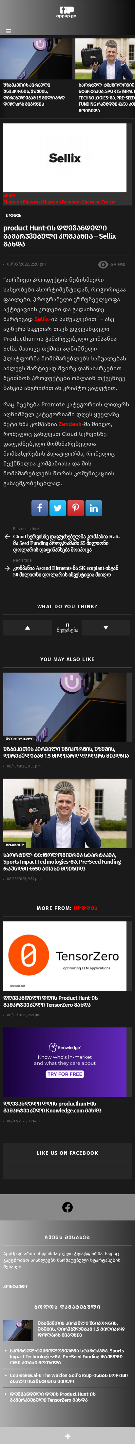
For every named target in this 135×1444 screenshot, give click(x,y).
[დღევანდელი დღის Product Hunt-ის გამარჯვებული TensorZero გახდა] (67, 956)
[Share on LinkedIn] (94, 508)
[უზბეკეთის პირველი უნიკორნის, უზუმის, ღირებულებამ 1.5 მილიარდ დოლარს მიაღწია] (37, 58)
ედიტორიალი (19, 739)
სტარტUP (15, 845)
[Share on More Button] (67, 1435)
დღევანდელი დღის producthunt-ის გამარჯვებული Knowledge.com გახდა (52, 1107)
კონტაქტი (15, 1286)
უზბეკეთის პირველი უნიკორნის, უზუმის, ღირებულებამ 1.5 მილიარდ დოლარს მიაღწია (66, 753)
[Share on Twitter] (57, 508)
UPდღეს (86, 908)
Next (131, 78)
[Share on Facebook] (39, 508)
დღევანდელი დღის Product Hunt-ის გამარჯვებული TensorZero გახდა (50, 1001)
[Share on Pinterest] (76, 508)
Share (9, 195)
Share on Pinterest (22, 202)
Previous (3, 78)
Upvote (27, 628)
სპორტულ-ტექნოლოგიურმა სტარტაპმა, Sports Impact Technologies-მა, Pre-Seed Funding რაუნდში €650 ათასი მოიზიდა (62, 862)
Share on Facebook (62, 202)
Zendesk (70, 424)
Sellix (41, 319)
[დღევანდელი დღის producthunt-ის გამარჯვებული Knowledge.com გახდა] (67, 1062)
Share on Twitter (99, 202)
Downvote (106, 628)
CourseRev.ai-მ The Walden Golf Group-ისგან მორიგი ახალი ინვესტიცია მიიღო (69, 1378)
